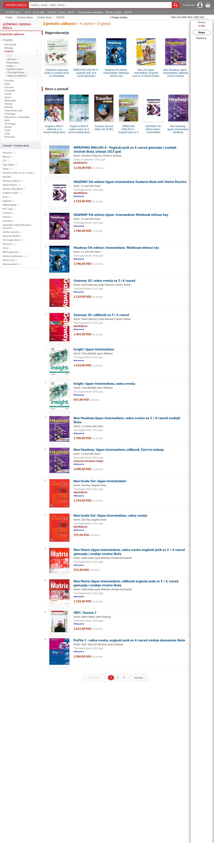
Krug (7, 196)
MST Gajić (9, 208)
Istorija (8, 97)
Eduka (8, 168)
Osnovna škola (25, 17)
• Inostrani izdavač (15, 69)
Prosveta (9, 220)
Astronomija (10, 44)
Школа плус (10, 259)
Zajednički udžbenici (12, 34)
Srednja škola (44, 17)
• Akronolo (12, 59)
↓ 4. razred (6, 39)
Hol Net (8, 176)
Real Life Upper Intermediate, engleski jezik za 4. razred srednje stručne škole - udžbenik (146, 72)
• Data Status (13, 62)
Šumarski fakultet (13, 235)
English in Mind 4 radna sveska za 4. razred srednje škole (79, 129)
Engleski (9, 51)
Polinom (8, 216)
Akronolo (9, 152)
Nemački (9, 107)
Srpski (8, 130)
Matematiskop (11, 204)
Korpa (201, 32)
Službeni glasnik (12, 231)
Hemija (8, 93)
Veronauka (10, 136)
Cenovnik (51, 12)
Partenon (9, 212)
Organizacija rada (13, 110)
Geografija (10, 90)
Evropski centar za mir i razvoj (19, 172)
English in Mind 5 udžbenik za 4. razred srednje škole (54, 129)
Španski (8, 127)
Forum (62, 12)
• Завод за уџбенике (17, 75)
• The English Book (16, 72)
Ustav (7, 133)
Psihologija (10, 113)
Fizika (7, 84)
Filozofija (9, 80)
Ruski (7, 120)
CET (6, 160)
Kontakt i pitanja (113, 12)
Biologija (9, 47)
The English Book (14, 239)
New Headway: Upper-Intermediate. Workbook (178, 129)
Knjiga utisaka (118, 17)
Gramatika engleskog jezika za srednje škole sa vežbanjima (56, 72)
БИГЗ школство (12, 251)
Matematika (10, 100)
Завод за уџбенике (15, 255)
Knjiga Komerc (12, 184)
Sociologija (10, 123)
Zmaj (7, 247)
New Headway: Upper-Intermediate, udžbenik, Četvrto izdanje (175, 72)
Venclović (9, 243)
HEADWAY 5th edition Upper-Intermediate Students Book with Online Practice (153, 129)
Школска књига (12, 264)
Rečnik (71, 12)
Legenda (8, 200)
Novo (27, 12)
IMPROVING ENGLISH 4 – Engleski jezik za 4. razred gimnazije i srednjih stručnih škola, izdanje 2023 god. (86, 72)
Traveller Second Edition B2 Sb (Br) (104, 128)
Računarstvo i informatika (17, 117)
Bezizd (8, 156)
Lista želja (39, 12)
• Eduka (10, 66)
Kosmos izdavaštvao (14, 188)
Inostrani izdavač (13, 180)
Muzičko (9, 103)
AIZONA (128, 12)
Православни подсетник (89, 12)
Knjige (9, 17)
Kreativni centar (12, 192)
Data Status (10, 164)
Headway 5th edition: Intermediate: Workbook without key (116, 72)
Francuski (9, 87)
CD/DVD (60, 17)
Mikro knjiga (16, 5)
